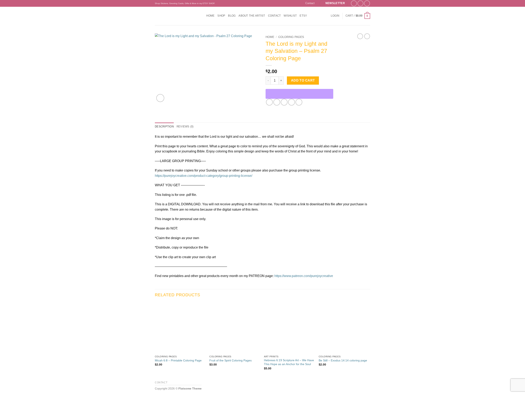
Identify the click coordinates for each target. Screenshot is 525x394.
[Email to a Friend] (284, 102)
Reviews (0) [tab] (185, 126)
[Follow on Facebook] (354, 3)
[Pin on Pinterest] (291, 102)
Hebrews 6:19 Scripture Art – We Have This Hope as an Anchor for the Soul (289, 362)
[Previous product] (367, 36)
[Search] (201, 16)
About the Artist (252, 15)
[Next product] (360, 36)
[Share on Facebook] (269, 102)
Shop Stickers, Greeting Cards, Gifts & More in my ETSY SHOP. (185, 3)
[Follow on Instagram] (360, 3)
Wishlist (290, 15)
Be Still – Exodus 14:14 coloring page (343, 360)
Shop (221, 15)
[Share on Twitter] (276, 102)
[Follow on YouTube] (367, 3)
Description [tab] (164, 126)
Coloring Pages (291, 37)
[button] (334, 3)
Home (210, 15)
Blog (232, 15)
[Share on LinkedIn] (299, 102)
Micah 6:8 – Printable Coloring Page (178, 360)
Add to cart (303, 80)
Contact (310, 3)
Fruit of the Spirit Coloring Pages (230, 360)
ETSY (303, 15)
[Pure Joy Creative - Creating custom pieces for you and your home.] (174, 16)
